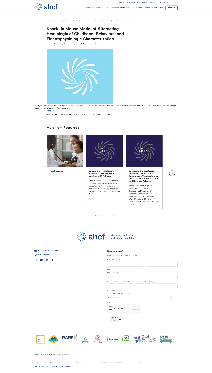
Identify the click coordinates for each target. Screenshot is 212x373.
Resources (56, 21)
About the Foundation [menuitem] (154, 8)
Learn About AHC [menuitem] (102, 8)
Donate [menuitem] (171, 8)
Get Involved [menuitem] (137, 8)
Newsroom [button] (131, 2)
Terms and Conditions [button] (41, 366)
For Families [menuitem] (88, 8)
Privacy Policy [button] (66, 366)
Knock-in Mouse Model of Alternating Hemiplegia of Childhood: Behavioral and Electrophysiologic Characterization (98, 21)
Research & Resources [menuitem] (120, 8)
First (109, 269)
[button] (172, 173)
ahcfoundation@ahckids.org (48, 250)
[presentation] (124, 308)
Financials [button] (55, 366)
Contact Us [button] (154, 2)
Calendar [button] (121, 2)
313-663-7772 (43, 254)
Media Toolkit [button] (142, 2)
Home (48, 21)
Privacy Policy (113, 298)
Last (144, 269)
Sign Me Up (114, 319)
